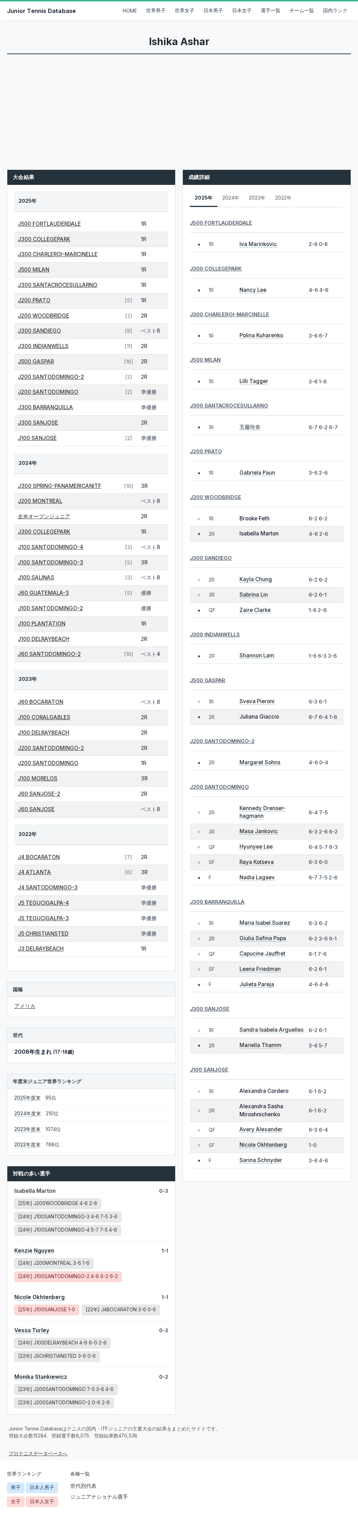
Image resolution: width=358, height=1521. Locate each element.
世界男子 (156, 10)
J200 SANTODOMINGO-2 (51, 377)
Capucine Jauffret (262, 953)
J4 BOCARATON (39, 857)
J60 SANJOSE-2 (39, 794)
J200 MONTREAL (40, 501)
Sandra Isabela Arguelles (271, 1029)
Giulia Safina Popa (262, 938)
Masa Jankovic (258, 831)
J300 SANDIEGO (39, 330)
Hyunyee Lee (256, 846)
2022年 (283, 198)
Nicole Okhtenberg (39, 1297)
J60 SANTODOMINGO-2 (49, 654)
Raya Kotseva (256, 862)
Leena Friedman (260, 969)
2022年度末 (27, 1144)
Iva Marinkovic (258, 244)
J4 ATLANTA (34, 872)
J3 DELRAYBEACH (41, 948)
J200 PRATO (34, 300)
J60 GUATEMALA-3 (43, 593)
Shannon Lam (256, 655)
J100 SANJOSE (37, 438)
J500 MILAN (33, 269)
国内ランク (335, 10)
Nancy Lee (252, 290)
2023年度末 (27, 1129)
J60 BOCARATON (40, 702)
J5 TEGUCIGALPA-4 (43, 903)
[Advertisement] (179, 107)
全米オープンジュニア (44, 516)
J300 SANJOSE (38, 422)
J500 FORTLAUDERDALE (49, 224)
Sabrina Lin (253, 594)
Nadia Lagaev (257, 877)
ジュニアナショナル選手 (99, 1496)
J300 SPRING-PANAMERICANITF (59, 486)
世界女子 (184, 10)
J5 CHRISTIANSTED (43, 933)
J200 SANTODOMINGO (48, 392)
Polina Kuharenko (261, 335)
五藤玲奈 (249, 427)
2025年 (204, 198)
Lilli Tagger (253, 381)
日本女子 (242, 10)
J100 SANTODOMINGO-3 (50, 562)
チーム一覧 (301, 10)
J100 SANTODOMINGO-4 (50, 547)
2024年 (230, 198)
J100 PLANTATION (41, 623)
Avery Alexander (260, 1129)
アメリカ (24, 1006)
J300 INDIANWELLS (43, 346)
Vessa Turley (31, 1330)
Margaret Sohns (259, 762)
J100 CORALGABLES (44, 717)
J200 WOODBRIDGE (43, 315)
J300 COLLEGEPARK (44, 239)
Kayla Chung (255, 579)
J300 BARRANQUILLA (45, 407)
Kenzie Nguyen (34, 1250)
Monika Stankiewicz (40, 1377)
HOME (130, 11)
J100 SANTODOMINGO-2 (50, 608)
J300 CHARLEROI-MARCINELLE (58, 254)
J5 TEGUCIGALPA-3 (43, 918)
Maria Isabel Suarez (264, 923)
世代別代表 (83, 1486)
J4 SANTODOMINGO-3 (48, 887)
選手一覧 (270, 10)
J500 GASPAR (36, 361)
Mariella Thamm (260, 1045)
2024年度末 (27, 1113)
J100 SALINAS (36, 577)
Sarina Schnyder (260, 1160)
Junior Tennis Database (41, 10)
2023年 (257, 198)
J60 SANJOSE (36, 809)
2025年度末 (27, 1098)
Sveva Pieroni (256, 701)
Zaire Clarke (255, 610)
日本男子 (213, 10)
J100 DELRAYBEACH (43, 639)
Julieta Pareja (256, 984)
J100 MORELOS (37, 778)
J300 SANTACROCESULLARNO (57, 285)
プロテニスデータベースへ (38, 1453)
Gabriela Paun (257, 472)
